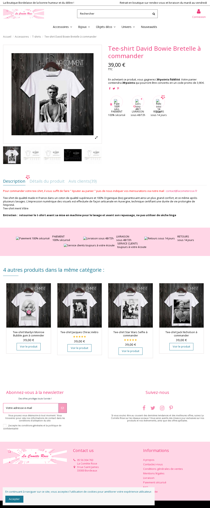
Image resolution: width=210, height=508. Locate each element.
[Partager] (109, 88)
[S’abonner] (62, 408)
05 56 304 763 (85, 460)
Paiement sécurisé (154, 482)
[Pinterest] (118, 88)
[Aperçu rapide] (31, 326)
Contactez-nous (153, 464)
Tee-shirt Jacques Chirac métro (79, 332)
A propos (148, 460)
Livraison (148, 478)
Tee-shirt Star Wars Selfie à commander (130, 333)
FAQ (145, 487)
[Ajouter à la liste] (26, 326)
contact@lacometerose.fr (181, 191)
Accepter (14, 499)
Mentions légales (153, 473)
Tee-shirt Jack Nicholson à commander (181, 333)
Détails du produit (47, 182)
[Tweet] (114, 88)
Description (14, 182)
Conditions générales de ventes (163, 469)
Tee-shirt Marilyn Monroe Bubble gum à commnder (28, 333)
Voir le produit (28, 346)
